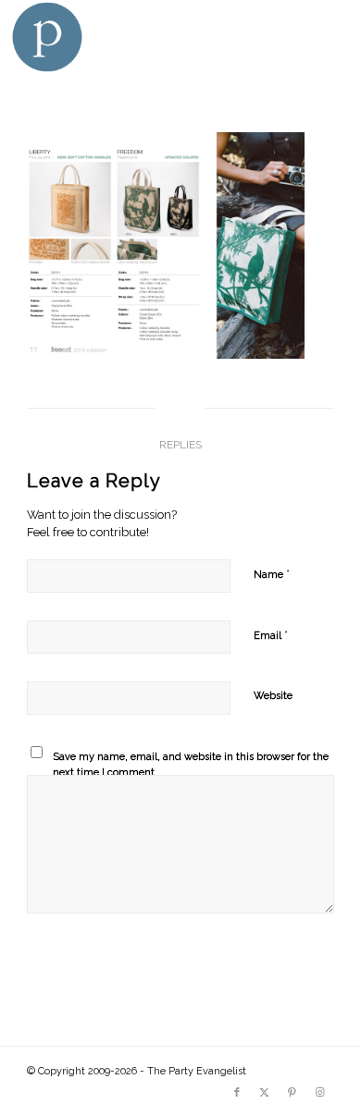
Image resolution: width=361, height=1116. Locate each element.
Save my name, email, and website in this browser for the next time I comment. (191, 765)
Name (272, 574)
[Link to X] (265, 1093)
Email (271, 635)
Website (273, 696)
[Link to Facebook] (237, 1093)
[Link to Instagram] (320, 1093)
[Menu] (326, 37)
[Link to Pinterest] (292, 1093)
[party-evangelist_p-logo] (146, 37)
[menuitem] (326, 37)
